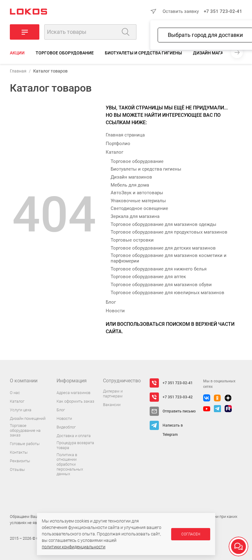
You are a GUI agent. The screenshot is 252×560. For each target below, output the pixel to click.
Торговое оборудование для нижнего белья (159, 269)
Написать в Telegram (173, 426)
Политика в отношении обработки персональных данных (70, 464)
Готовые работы (25, 443)
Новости (115, 311)
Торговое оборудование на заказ (25, 430)
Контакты (19, 452)
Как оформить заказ (75, 401)
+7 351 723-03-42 (178, 397)
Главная (18, 71)
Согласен (190, 534)
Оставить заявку (181, 11)
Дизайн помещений (27, 418)
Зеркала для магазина (135, 216)
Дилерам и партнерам (113, 393)
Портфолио (118, 143)
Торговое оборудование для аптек (148, 276)
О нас (15, 392)
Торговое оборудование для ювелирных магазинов (167, 292)
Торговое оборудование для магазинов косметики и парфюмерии (168, 258)
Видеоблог (66, 427)
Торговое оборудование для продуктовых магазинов (169, 232)
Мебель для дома (130, 185)
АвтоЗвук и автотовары (137, 192)
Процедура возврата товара (75, 445)
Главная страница (125, 135)
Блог (111, 302)
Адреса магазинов (73, 392)
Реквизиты (20, 461)
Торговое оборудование (65, 52)
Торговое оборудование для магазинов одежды (163, 224)
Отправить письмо (179, 411)
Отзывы (17, 469)
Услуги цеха (20, 410)
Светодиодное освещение (139, 208)
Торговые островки (132, 240)
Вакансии (111, 404)
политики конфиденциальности (73, 546)
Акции (17, 52)
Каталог (114, 152)
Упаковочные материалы (138, 200)
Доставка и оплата (74, 435)
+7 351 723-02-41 (223, 11)
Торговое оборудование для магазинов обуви (161, 284)
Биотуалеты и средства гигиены (143, 52)
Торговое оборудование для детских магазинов (163, 248)
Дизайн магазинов (215, 52)
